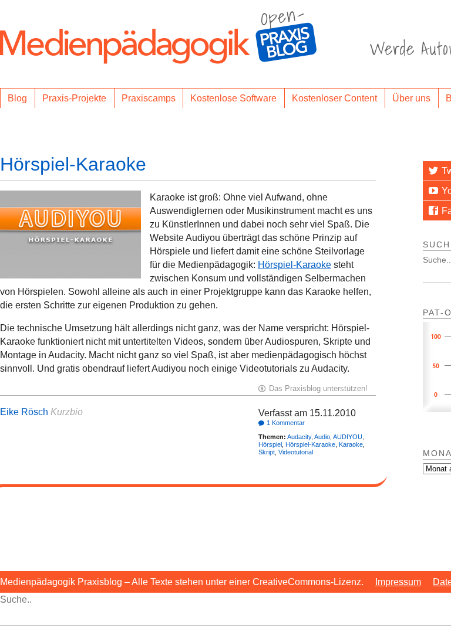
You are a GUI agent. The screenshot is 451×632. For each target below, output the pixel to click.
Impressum (398, 582)
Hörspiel (270, 444)
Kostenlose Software (233, 98)
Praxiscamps (149, 98)
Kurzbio (67, 412)
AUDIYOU (347, 436)
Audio (322, 436)
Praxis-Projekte (74, 98)
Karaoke (351, 444)
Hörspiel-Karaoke (73, 164)
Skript (266, 452)
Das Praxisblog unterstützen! (318, 388)
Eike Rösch (24, 412)
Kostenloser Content (334, 98)
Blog (17, 98)
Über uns (411, 98)
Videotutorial (295, 452)
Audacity (299, 436)
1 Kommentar (286, 422)
